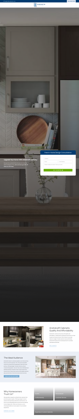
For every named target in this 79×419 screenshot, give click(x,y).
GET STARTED (57, 170)
